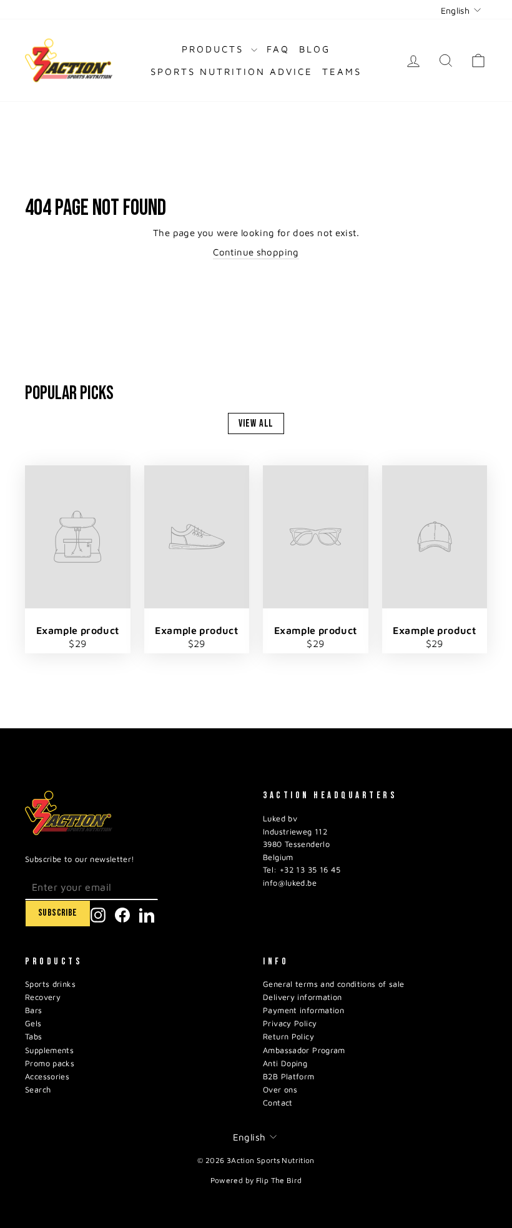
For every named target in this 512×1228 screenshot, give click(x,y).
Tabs (33, 1036)
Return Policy (288, 1036)
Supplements (49, 1050)
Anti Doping (285, 1063)
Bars (33, 1010)
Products (215, 49)
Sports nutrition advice (231, 71)
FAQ (278, 49)
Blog (314, 49)
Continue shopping (255, 252)
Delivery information (302, 997)
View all (256, 423)
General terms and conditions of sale (334, 984)
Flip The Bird (279, 1180)
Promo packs (49, 1063)
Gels (33, 1023)
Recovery (43, 997)
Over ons (280, 1089)
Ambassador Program (304, 1050)
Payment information (303, 1010)
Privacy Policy (290, 1023)
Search (38, 1089)
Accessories (47, 1076)
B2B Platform (289, 1076)
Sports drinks (50, 984)
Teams (342, 71)
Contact (278, 1102)
